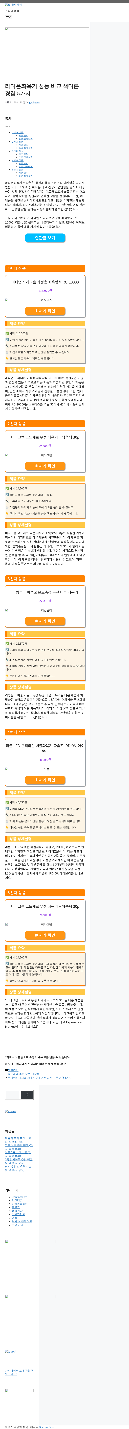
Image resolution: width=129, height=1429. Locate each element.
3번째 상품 (18, 151)
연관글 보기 (45, 238)
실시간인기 (18, 1214)
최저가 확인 (45, 311)
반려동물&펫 (19, 1203)
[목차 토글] (7, 126)
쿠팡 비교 (17, 1225)
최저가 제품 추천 (22, 1221)
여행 (14, 1217)
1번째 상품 (18, 132)
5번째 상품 (18, 169)
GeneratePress (46, 1427)
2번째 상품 (18, 141)
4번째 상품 (18, 160)
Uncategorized (19, 1197)
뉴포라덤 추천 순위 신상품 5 (24, 1074)
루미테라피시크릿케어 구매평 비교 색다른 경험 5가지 (40, 1077)
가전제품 (17, 1200)
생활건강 (13, 1070)
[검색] (27, 1095)
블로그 (16, 1207)
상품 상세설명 (26, 138)
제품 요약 (23, 135)
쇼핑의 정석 (12, 10)
